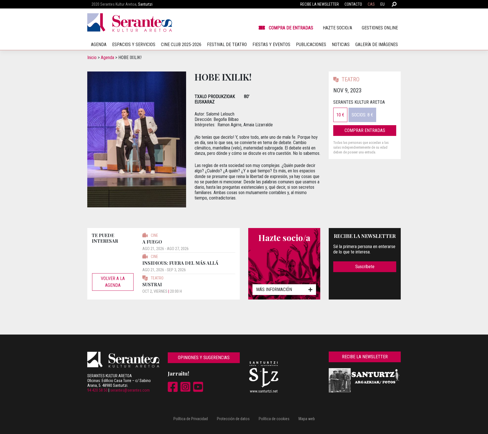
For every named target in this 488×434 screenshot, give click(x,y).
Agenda (107, 57)
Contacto (353, 4)
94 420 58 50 (97, 390)
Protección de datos (233, 418)
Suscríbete (364, 266)
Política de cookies (274, 418)
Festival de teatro (227, 44)
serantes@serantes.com (130, 390)
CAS (371, 4)
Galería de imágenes (376, 44)
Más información (274, 289)
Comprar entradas (365, 130)
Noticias (341, 44)
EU (382, 4)
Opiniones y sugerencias (204, 357)
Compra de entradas (291, 28)
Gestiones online (380, 28)
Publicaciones (311, 44)
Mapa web (307, 418)
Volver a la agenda (113, 282)
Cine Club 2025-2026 (181, 44)
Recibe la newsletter (319, 4)
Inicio (92, 57)
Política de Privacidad (190, 418)
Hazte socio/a (337, 28)
